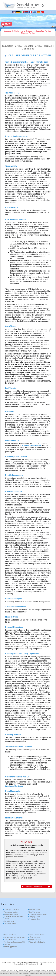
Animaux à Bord (34, 919)
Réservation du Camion (37, 942)
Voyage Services (35, 939)
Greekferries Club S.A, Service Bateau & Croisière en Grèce (34, 963)
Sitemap (7, 944)
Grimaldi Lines (9, 921)
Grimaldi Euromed (10, 923)
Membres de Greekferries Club (14, 942)
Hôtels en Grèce (34, 937)
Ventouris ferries (34, 909)
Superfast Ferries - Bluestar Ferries (13, 918)
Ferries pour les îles (11, 912)
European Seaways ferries (38, 914)
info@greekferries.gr (14, 786)
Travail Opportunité (10, 947)
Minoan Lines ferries (11, 914)
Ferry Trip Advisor (10, 939)
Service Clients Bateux (37, 935)
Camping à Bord (34, 917)
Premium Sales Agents (31, 445)
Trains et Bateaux (10, 935)
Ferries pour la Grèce (11, 909)
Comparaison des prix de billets (14, 937)
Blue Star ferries (34, 912)
